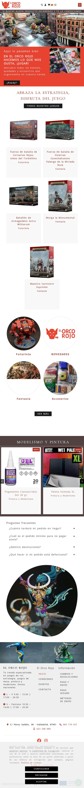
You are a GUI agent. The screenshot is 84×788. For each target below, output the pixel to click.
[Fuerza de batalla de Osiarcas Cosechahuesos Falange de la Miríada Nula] (60, 130)
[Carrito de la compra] (49, 5)
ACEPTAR (41, 781)
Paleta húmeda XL (63, 491)
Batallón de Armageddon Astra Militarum (23, 221)
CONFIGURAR (41, 768)
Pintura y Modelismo (21, 499)
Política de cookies (31, 763)
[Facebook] (39, 741)
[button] (45, 5)
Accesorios (60, 398)
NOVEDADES (60, 354)
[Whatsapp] (55, 5)
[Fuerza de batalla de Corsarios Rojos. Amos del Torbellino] (23, 130)
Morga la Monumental (60, 217)
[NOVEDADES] (60, 333)
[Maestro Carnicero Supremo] (42, 262)
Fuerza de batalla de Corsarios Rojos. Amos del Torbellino (23, 155)
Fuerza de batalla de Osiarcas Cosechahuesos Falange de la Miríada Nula (60, 158)
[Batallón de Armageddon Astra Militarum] (23, 196)
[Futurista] (23, 333)
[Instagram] (46, 741)
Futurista (23, 162)
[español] (52, 4)
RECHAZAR (41, 775)
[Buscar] (42, 5)
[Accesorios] (60, 378)
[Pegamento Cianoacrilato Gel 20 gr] (21, 467)
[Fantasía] (23, 378)
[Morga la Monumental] (60, 196)
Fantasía (60, 169)
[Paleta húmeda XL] (63, 467)
